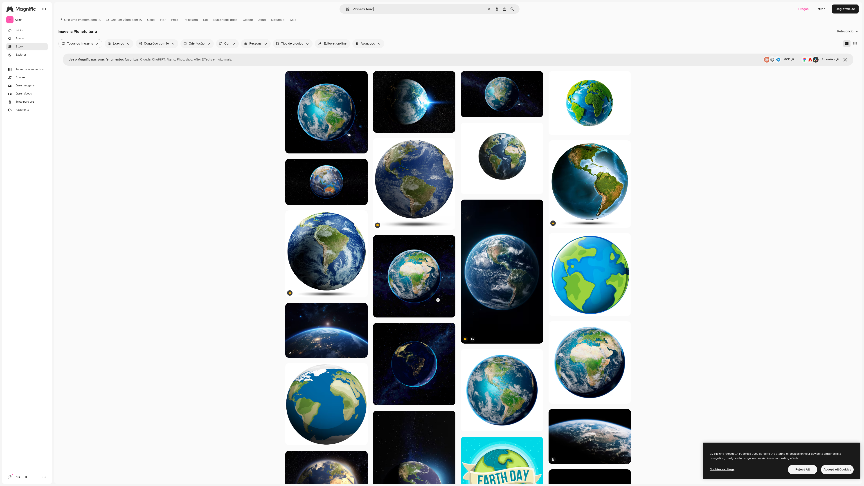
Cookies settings (722, 469)
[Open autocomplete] (346, 9)
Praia (174, 20)
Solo (293, 20)
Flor (163, 20)
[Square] (855, 43)
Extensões (828, 59)
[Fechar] (845, 59)
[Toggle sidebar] (44, 9)
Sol (205, 20)
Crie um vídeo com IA (126, 20)
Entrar (820, 9)
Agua (262, 20)
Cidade (248, 20)
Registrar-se (845, 9)
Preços (803, 9)
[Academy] (18, 477)
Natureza (277, 20)
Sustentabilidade (225, 20)
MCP (787, 59)
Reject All (802, 469)
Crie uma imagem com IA (82, 20)
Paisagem (191, 20)
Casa (151, 20)
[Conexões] (10, 477)
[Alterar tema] (26, 477)
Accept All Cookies (837, 469)
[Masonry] (846, 43)
